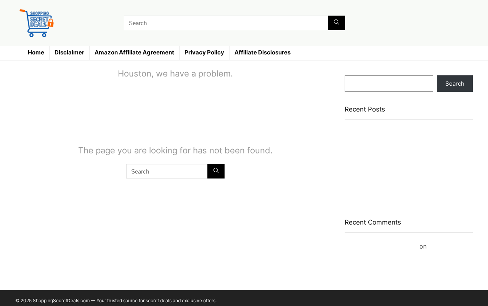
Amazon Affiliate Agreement (134, 52)
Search (354, 71)
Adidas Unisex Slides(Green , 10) (389, 149)
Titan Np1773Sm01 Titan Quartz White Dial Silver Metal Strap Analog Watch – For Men (402, 135)
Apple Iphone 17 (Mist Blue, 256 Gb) (393, 160)
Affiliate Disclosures (262, 52)
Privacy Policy (204, 52)
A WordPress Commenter (381, 246)
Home (36, 52)
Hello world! (446, 246)
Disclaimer (69, 52)
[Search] (336, 23)
